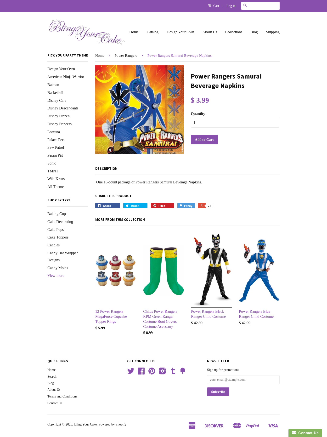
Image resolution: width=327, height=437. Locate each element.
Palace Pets (55, 140)
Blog (254, 32)
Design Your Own (180, 32)
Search (51, 376)
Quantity (198, 114)
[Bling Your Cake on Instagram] (162, 373)
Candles (53, 245)
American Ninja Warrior (65, 77)
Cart (215, 6)
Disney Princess (59, 124)
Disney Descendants (62, 108)
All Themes (56, 187)
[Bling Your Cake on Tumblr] (173, 373)
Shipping (273, 32)
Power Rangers (126, 55)
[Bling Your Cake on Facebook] (141, 373)
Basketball (55, 93)
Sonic (51, 163)
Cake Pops (55, 229)
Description (106, 168)
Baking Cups (57, 214)
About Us (209, 32)
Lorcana (53, 132)
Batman (53, 85)
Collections (233, 32)
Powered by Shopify (112, 424)
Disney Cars (56, 100)
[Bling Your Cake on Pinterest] (151, 373)
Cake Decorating (60, 222)
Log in (231, 6)
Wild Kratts (56, 179)
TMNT (52, 171)
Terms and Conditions (62, 396)
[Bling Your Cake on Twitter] (130, 373)
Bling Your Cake (85, 424)
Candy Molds (57, 268)
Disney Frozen (58, 116)
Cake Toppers (57, 237)
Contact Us (54, 403)
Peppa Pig (55, 155)
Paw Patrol (55, 147)
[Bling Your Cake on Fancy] (182, 373)
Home (134, 32)
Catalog (152, 32)
